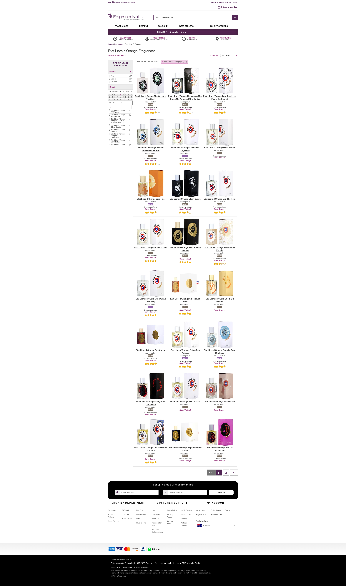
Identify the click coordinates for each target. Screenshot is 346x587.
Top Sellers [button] (226, 55)
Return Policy (172, 510)
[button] (120, 94)
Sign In (213, 2)
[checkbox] (120, 76)
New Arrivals (141, 514)
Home (110, 44)
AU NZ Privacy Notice (141, 567)
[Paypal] (143, 549)
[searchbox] (192, 17)
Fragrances (119, 44)
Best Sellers (127, 519)
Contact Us (156, 514)
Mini (138, 519)
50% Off (125, 510)
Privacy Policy (127, 567)
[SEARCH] (235, 17)
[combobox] (195, 17)
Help (235, 2)
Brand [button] (112, 87)
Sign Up (221, 492)
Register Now (201, 514)
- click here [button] (173, 32)
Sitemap (184, 519)
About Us (155, 519)
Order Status (225, 2)
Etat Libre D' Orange (175, 62)
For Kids (139, 510)
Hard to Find (141, 523)
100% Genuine (186, 510)
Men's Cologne (113, 521)
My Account (200, 510)
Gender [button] (112, 71)
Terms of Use (186, 514)
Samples (125, 514)
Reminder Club (216, 514)
